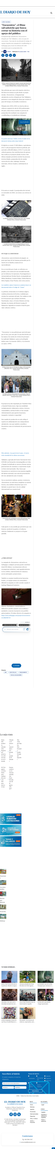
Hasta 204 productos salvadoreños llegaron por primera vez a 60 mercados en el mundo (3, 750)
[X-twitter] (19, 1114)
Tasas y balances (43, 1120)
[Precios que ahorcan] (3, 893)
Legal (42, 1104)
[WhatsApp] (14, 55)
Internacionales (40, 1079)
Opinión (48, 1076)
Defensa (2, 921)
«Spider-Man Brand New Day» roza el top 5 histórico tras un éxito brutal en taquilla (27, 1002)
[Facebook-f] (11, 1114)
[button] (51, 13)
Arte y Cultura (34, 1118)
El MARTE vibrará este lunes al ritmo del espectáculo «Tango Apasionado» (45, 1002)
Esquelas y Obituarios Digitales (44, 1116)
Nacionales (32, 1078)
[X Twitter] (10, 55)
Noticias (32, 1107)
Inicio (31, 1104)
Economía (32, 1111)
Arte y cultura (31, 1085)
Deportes (48, 1080)
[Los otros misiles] (3, 882)
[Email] (6, 55)
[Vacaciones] (3, 871)
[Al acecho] (3, 907)
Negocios (48, 1078)
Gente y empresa (39, 1085)
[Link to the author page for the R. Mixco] (5, 51)
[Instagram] (15, 1114)
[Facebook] (2, 55)
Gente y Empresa (32, 1121)
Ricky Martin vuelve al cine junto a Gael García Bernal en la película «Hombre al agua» (9, 984)
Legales (43, 1112)
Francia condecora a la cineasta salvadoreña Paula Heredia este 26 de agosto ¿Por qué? (11, 778)
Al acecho (3, 911)
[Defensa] (3, 916)
